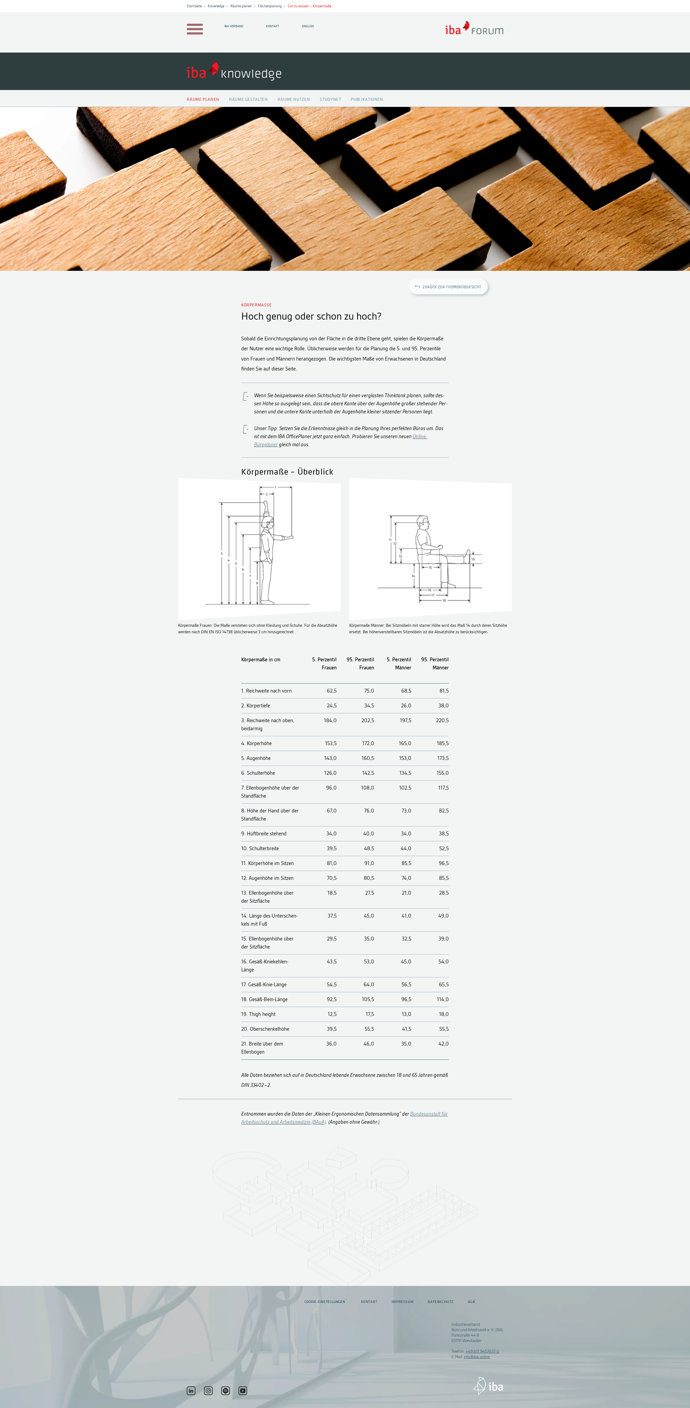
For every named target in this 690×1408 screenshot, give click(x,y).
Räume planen (241, 6)
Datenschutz (441, 1302)
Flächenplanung (270, 6)
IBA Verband (233, 26)
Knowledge (216, 6)
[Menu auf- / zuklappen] (194, 29)
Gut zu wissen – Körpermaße (309, 6)
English (308, 26)
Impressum (403, 1302)
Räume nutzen (294, 99)
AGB (471, 1302)
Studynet (330, 99)
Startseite (194, 6)
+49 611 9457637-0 (482, 1351)
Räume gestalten (248, 99)
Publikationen (367, 99)
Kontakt (272, 26)
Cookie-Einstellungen (324, 1301)
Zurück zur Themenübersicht (452, 287)
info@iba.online (477, 1356)
